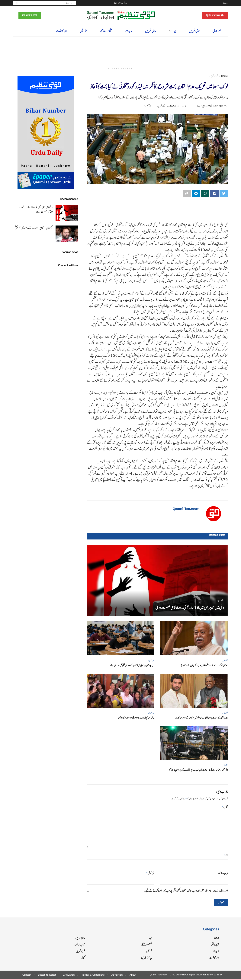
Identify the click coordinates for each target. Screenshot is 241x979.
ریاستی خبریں (146, 957)
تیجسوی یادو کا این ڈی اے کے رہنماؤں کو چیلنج (34, 228)
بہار (174, 31)
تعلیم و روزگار (106, 31)
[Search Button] (16, 3)
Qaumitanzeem (204, 974)
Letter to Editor (47, 975)
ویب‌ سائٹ (223, 873)
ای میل (150, 873)
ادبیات (128, 31)
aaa (216, 938)
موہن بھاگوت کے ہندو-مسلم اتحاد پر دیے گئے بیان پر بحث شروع (204, 665)
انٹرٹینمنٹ (61, 31)
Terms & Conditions (93, 975)
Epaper (28, 15)
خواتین (83, 31)
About (133, 975)
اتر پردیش (215, 944)
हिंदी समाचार (213, 15)
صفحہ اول (217, 31)
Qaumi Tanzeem (214, 106)
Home (225, 3)
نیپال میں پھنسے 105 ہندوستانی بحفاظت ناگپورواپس (136, 718)
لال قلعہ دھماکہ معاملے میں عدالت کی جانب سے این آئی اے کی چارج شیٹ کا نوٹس (198, 770)
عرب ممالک (80, 944)
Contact (26, 975)
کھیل (83, 957)
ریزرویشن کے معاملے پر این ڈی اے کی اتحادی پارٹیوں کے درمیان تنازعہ (201, 718)
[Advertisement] (120, 50)
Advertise (117, 975)
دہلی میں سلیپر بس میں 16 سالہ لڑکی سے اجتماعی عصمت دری (190, 607)
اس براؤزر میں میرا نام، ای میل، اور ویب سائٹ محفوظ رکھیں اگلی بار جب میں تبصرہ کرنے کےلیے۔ (186, 890)
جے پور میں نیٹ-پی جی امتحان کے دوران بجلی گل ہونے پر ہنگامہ (131, 665)
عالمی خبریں (150, 31)
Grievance (69, 975)
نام (226, 855)
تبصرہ (225, 807)
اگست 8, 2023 (178, 106)
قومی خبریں (194, 31)
